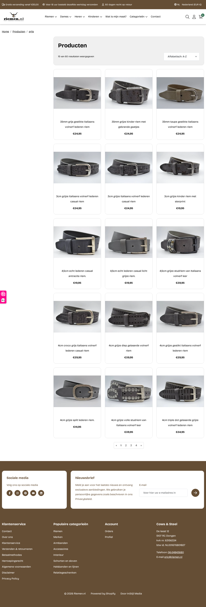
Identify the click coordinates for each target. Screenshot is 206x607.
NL (189, 4)
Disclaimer (8, 572)
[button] (187, 16)
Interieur (58, 554)
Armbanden (60, 542)
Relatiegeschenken (64, 572)
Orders (109, 531)
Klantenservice (11, 542)
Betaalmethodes (12, 554)
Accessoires (60, 548)
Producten (19, 31)
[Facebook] (10, 493)
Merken (58, 537)
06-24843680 (176, 552)
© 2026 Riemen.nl (75, 593)
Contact (7, 531)
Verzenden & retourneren (17, 548)
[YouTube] (33, 493)
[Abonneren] (195, 493)
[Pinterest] (25, 493)
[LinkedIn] (41, 493)
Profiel (109, 537)
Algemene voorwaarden (16, 566)
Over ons (7, 537)
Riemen (57, 531)
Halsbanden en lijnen (66, 566)
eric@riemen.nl (173, 557)
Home (5, 31)
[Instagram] (17, 493)
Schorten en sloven (65, 560)
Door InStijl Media (131, 593)
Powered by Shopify (103, 593)
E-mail (142, 485)
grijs (31, 31)
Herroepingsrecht (12, 560)
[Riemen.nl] (14, 17)
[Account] (194, 16)
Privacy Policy (10, 578)
